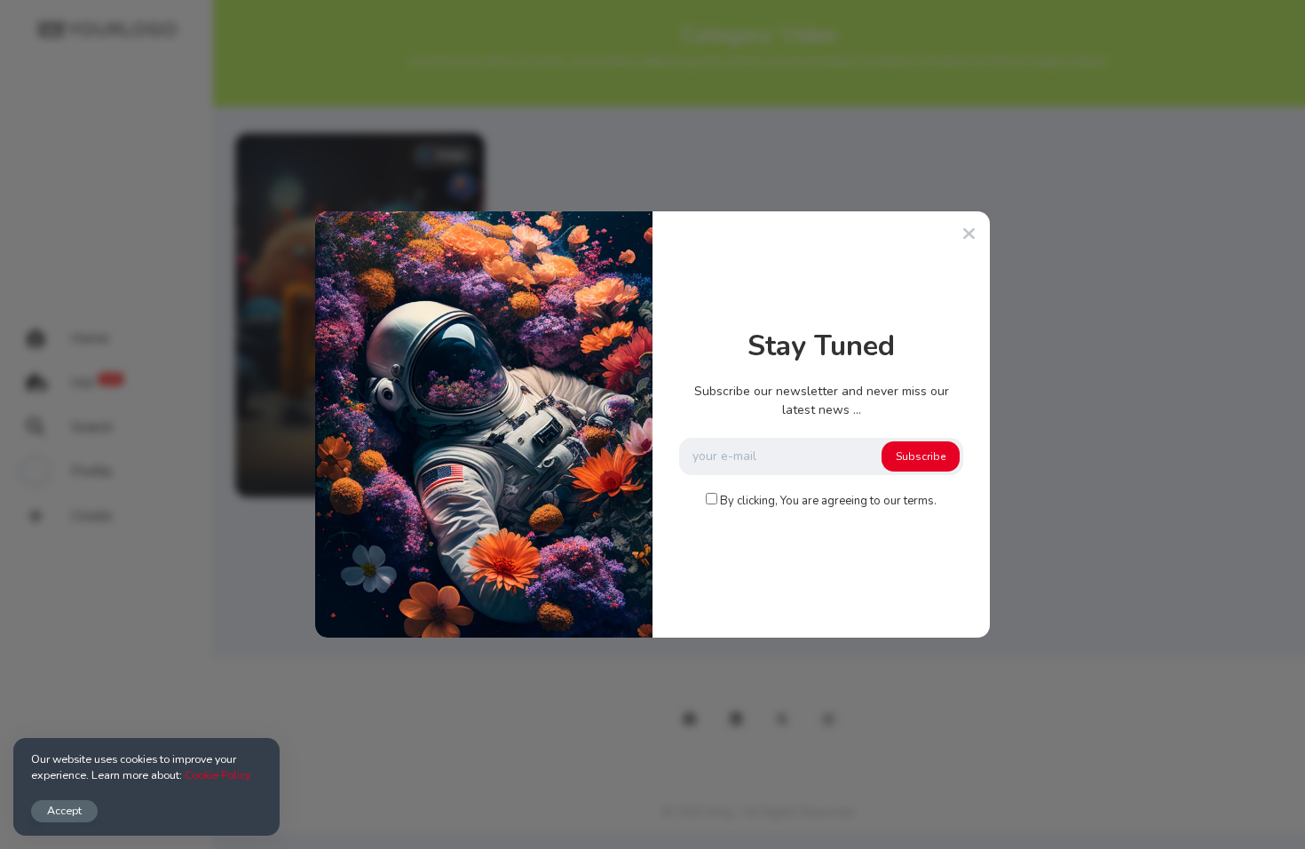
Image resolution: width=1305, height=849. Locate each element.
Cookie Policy (217, 774)
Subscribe (920, 456)
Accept (64, 810)
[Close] (969, 234)
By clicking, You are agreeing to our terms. (828, 501)
